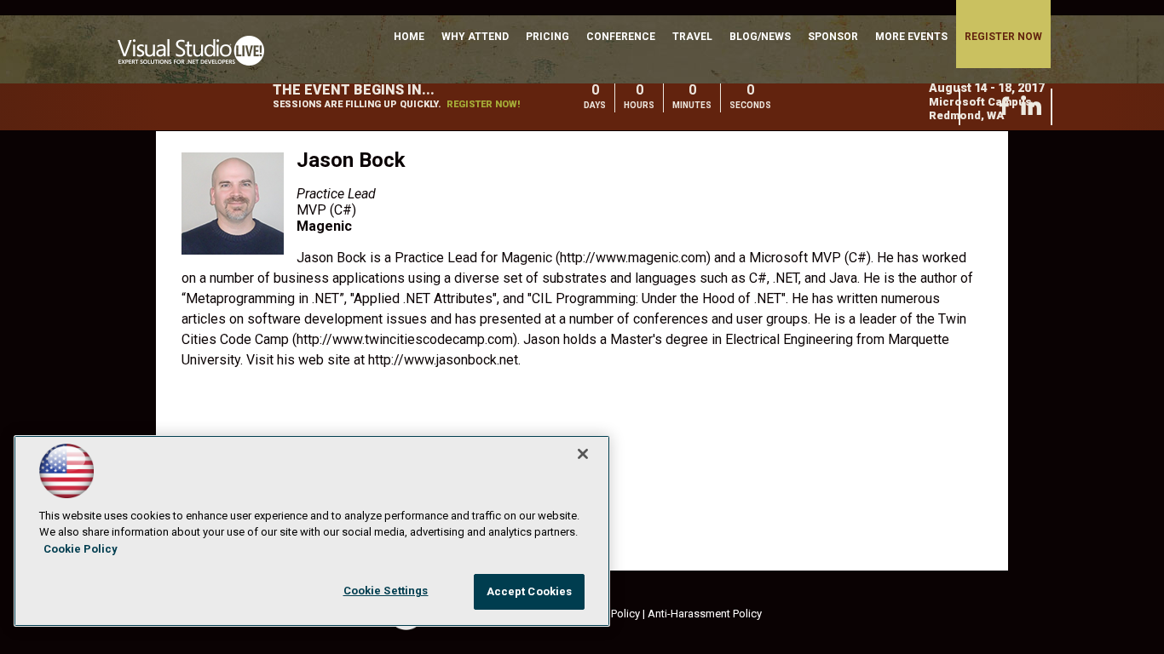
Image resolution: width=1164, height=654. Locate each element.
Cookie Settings (386, 590)
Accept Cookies (530, 591)
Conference (620, 37)
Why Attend (475, 37)
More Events (911, 37)
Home (409, 37)
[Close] (583, 454)
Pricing (547, 37)
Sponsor (833, 37)
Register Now (1003, 37)
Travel (692, 37)
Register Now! (483, 104)
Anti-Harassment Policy (705, 613)
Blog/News (760, 37)
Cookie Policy (80, 548)
